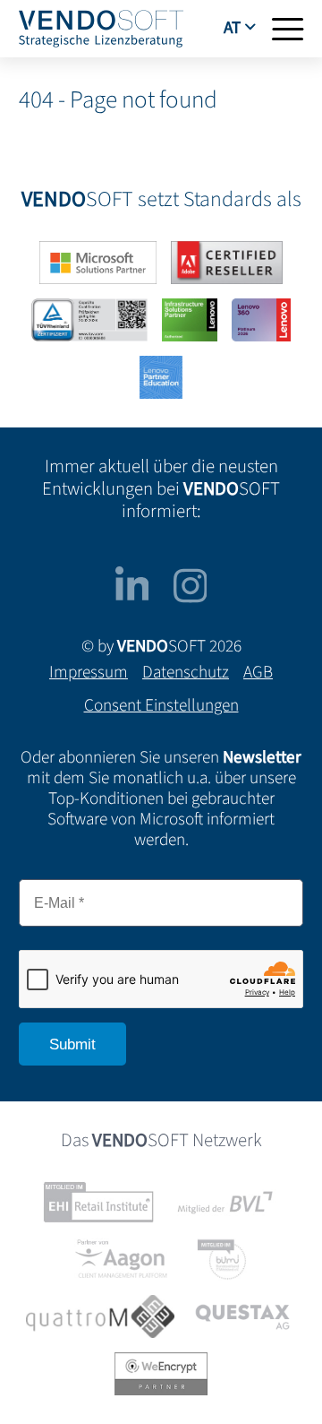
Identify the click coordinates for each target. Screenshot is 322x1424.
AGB (258, 672)
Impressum (88, 672)
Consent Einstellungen (161, 705)
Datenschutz (185, 672)
